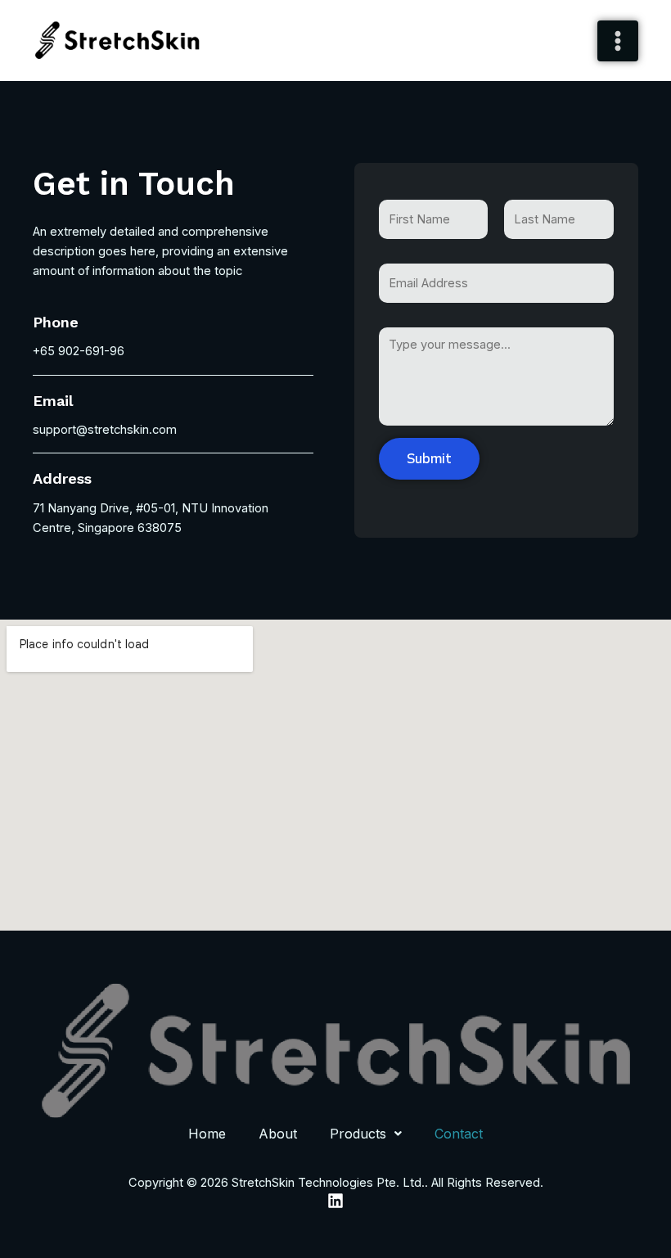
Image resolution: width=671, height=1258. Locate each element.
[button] (365, 1133)
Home (207, 1133)
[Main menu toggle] (617, 40)
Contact (459, 1133)
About (278, 1133)
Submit (429, 458)
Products (358, 1133)
